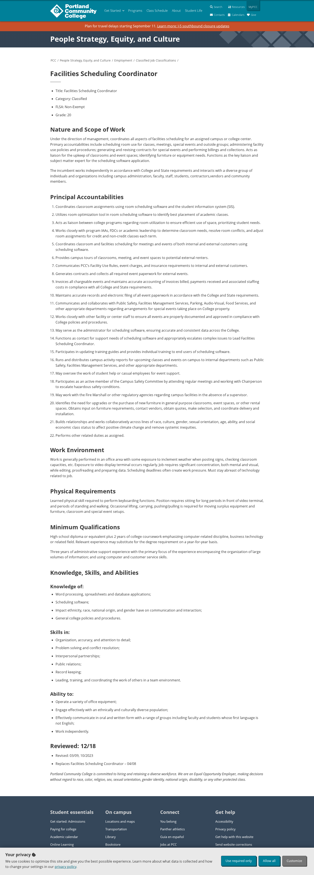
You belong (168, 821)
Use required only (239, 861)
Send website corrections (233, 844)
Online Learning (62, 844)
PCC (53, 60)
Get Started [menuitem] (112, 10)
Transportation (116, 829)
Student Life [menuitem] (193, 10)
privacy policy (65, 866)
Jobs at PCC (168, 844)
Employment (123, 60)
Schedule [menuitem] (157, 10)
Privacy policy (225, 829)
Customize (294, 861)
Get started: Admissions (67, 821)
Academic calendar (64, 837)
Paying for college (63, 829)
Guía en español (172, 837)
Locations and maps (120, 821)
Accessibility (224, 821)
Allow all (269, 861)
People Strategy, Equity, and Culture (115, 39)
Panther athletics (172, 829)
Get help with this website (234, 837)
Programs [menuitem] (135, 10)
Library (110, 837)
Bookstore (112, 844)
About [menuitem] (176, 10)
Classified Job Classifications (156, 60)
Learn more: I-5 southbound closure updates (193, 26)
